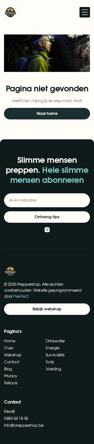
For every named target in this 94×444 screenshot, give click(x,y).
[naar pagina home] (10, 12)
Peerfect (20, 296)
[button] (84, 12)
